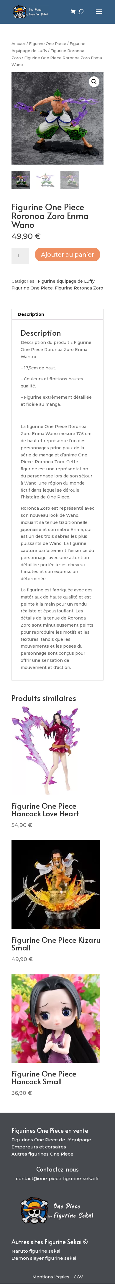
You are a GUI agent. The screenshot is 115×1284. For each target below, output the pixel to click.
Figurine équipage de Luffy (66, 281)
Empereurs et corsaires (39, 1147)
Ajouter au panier (67, 254)
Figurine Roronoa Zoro (79, 288)
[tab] (57, 314)
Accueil (19, 43)
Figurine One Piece (47, 43)
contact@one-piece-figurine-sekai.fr (57, 1178)
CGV (78, 1277)
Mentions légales (50, 1277)
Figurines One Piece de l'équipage (51, 1140)
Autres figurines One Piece (42, 1154)
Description (31, 314)
